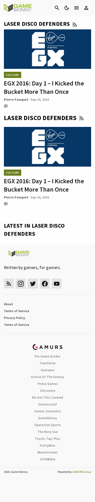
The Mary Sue (48, 431)
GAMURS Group (81, 472)
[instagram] (21, 284)
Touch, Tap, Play (47, 438)
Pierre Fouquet (16, 99)
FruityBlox (47, 445)
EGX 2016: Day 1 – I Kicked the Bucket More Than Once (44, 87)
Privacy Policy (14, 318)
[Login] (86, 8)
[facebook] (45, 284)
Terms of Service (16, 311)
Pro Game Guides (47, 356)
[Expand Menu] (76, 8)
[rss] (9, 284)
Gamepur (48, 370)
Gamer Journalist (47, 411)
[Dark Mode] (67, 8)
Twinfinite (47, 363)
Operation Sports (47, 425)
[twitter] (33, 284)
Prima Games (48, 383)
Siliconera (47, 390)
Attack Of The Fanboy (47, 377)
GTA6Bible (47, 459)
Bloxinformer (47, 452)
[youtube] (57, 284)
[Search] (57, 8)
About (8, 304)
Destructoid (47, 404)
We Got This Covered (47, 397)
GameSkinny (47, 418)
